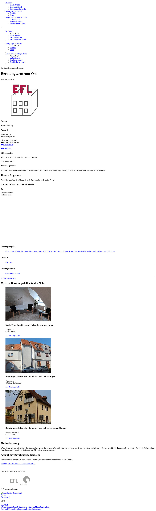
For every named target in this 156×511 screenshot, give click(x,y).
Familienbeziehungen (17, 23)
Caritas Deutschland (5, 496)
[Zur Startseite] (15, 485)
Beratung (8, 3)
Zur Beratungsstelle (12, 335)
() (25, 506)
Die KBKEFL (15, 5)
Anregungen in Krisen (13, 11)
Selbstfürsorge (15, 19)
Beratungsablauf (16, 7)
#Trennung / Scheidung (106, 251)
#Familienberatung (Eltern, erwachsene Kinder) (32, 251)
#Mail (18, 273)
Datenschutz (36, 509)
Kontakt (29, 509)
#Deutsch (8, 262)
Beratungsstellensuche (18, 9)
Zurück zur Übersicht (8, 278)
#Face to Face (10, 273)
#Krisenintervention (91, 251)
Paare (12, 15)
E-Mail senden (8, 145)
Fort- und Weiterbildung (9, 509)
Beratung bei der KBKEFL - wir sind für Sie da (18, 464)
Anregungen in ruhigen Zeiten (16, 17)
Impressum (22, 509)
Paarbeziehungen (16, 21)
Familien (13, 13)
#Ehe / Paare (10, 251)
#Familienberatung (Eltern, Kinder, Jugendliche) (66, 251)
